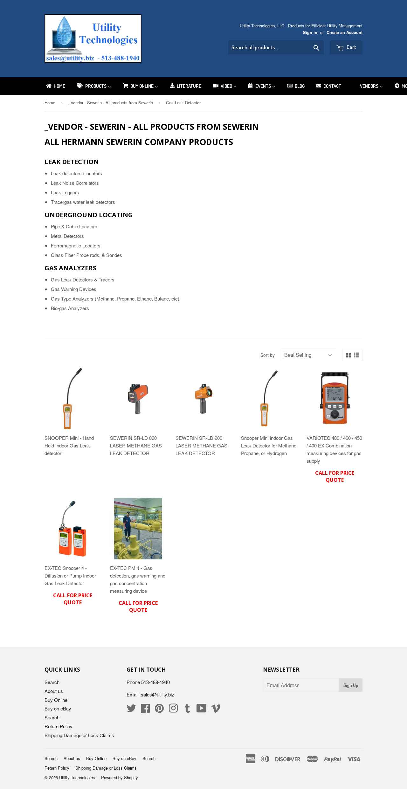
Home (50, 103)
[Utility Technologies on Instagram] (173, 710)
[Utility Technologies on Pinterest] (159, 710)
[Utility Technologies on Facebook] (145, 710)
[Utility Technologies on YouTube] (202, 710)
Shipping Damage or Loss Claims (79, 735)
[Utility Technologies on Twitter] (131, 710)
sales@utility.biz (157, 694)
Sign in (310, 32)
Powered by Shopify (119, 777)
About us (54, 691)
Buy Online (56, 699)
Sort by (267, 355)
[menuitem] (55, 86)
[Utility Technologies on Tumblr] (187, 710)
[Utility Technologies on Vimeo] (216, 710)
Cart (351, 47)
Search (52, 682)
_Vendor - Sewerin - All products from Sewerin (110, 103)
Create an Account (344, 32)
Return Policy (58, 726)
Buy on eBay (58, 708)
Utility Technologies (77, 777)
